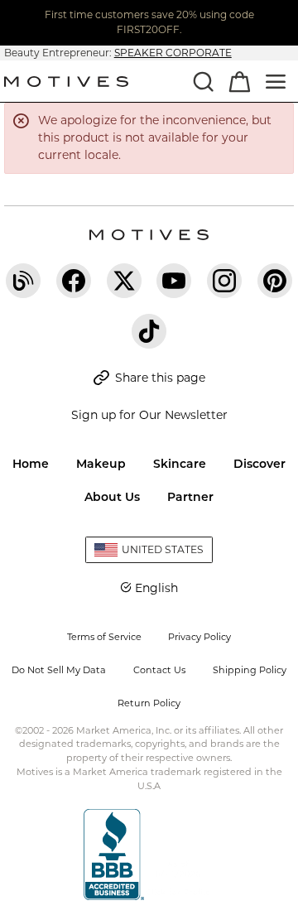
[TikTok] (149, 331)
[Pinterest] (274, 280)
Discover (259, 463)
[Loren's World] (23, 280)
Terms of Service (104, 637)
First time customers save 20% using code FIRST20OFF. (149, 22)
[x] (124, 280)
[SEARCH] (203, 81)
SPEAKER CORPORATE (173, 52)
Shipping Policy (249, 670)
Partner (190, 496)
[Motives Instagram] (224, 280)
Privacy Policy (199, 637)
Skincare (179, 463)
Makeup (101, 463)
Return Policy (149, 703)
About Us (112, 496)
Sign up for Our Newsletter (149, 414)
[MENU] (275, 81)
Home (30, 463)
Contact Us (159, 670)
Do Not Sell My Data (59, 670)
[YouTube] (173, 280)
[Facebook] (73, 280)
